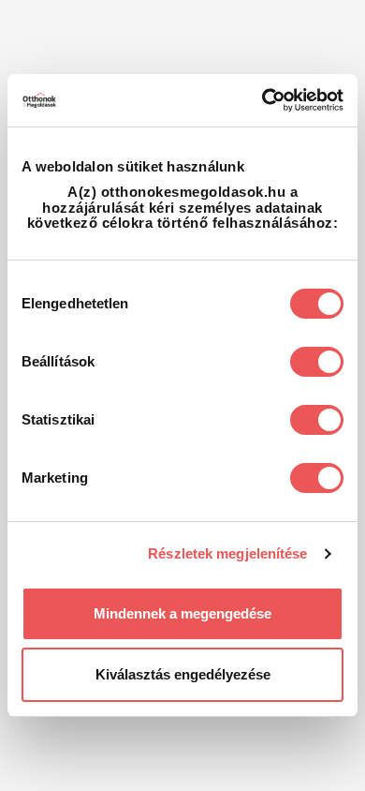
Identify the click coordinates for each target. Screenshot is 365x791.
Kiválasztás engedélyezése (182, 674)
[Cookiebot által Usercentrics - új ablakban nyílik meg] (262, 100)
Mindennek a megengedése (182, 613)
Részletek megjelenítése (227, 553)
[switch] (316, 362)
